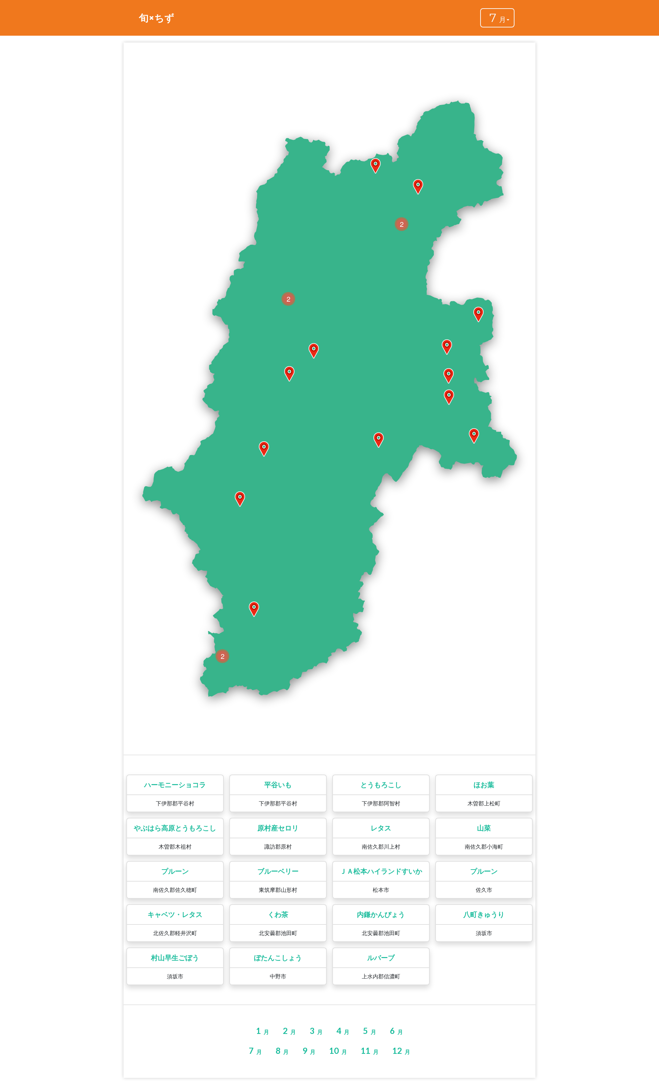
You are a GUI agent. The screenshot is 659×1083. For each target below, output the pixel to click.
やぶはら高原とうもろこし (175, 828)
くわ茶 (278, 914)
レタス (381, 828)
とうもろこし (381, 785)
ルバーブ (381, 958)
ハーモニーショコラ (175, 785)
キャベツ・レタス (175, 914)
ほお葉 (484, 785)
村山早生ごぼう (175, 958)
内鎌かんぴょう (381, 914)
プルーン (175, 871)
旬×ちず (156, 18)
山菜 (484, 828)
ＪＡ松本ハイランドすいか (381, 871)
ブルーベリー (278, 871)
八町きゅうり (484, 914)
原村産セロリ (278, 828)
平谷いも (278, 785)
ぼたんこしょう (278, 958)
